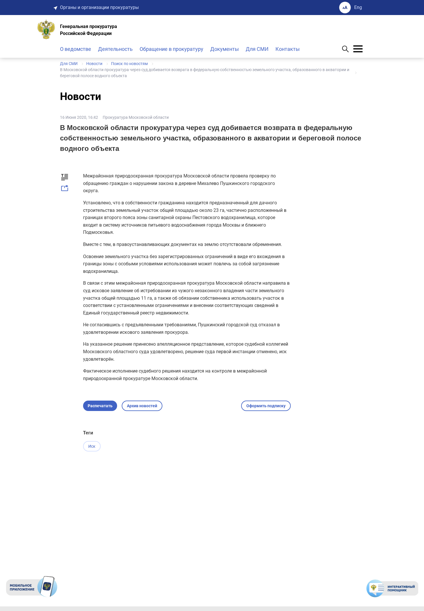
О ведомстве (75, 49)
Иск (91, 446)
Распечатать (100, 405)
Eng (358, 7)
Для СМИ (257, 49)
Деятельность (115, 49)
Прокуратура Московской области (136, 117)
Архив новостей (142, 405)
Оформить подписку (266, 405)
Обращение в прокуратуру (171, 49)
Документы (224, 49)
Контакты (287, 49)
